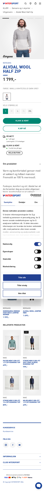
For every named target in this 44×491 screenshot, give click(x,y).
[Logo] (12, 3)
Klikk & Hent (22, 121)
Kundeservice (8, 431)
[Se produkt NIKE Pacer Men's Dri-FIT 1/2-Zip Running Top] (12, 349)
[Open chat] (38, 485)
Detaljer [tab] (22, 202)
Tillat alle (22, 277)
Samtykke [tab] (8, 202)
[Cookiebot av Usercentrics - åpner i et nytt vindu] (31, 195)
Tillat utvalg (22, 285)
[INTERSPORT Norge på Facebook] (13, 445)
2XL (30, 111)
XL (24, 111)
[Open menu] (40, 3)
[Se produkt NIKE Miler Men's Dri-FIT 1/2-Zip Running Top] (32, 388)
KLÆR (5, 8)
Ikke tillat (22, 293)
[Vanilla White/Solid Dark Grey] (7, 97)
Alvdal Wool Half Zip (24, 12)
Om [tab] (36, 202)
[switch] (37, 251)
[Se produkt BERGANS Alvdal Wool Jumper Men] (32, 299)
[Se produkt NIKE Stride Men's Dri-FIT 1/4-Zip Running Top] (12, 388)
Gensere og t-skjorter (21, 8)
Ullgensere (7, 12)
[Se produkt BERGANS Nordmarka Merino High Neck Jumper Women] (12, 299)
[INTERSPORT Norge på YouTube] (19, 445)
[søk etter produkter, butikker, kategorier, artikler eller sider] (25, 3)
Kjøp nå (22, 129)
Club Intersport (11, 463)
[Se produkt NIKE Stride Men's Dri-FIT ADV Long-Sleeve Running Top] (32, 349)
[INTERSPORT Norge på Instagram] (6, 445)
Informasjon (9, 457)
